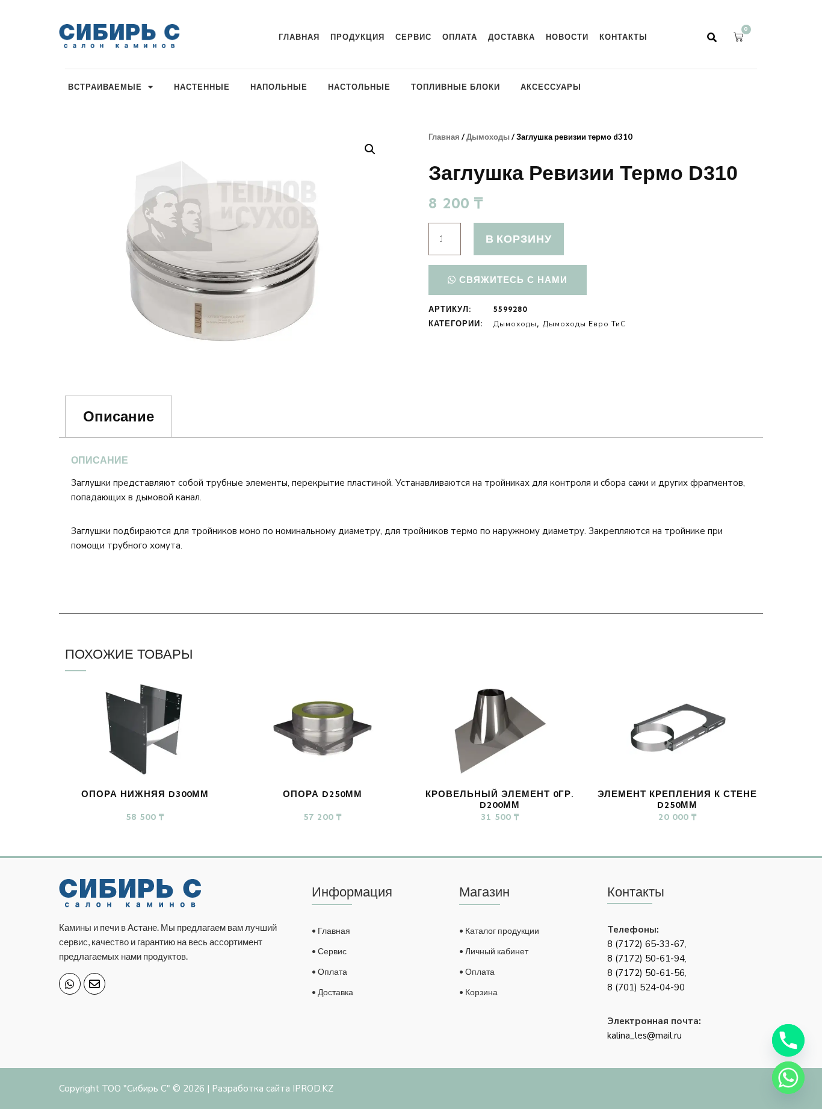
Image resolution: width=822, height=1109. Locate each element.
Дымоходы (488, 136)
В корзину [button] (145, 840)
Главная (299, 37)
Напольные (278, 87)
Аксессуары (551, 87)
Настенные (202, 87)
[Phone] (788, 1040)
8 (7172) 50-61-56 (646, 973)
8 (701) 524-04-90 (646, 987)
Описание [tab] (118, 416)
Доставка (511, 37)
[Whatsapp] (70, 984)
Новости (567, 37)
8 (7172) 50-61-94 (646, 958)
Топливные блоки (455, 87)
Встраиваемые (105, 87)
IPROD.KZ (312, 1089)
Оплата (459, 37)
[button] (712, 37)
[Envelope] (94, 984)
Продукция (357, 37)
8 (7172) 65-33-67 (646, 944)
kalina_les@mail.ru (644, 1036)
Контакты (623, 37)
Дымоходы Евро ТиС (584, 324)
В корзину (519, 238)
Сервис (413, 37)
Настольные (359, 87)
